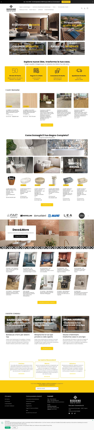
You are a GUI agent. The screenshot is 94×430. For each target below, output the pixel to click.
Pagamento (29, 406)
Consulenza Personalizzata (32, 399)
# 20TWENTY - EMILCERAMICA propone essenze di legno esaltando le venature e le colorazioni (13, 293)
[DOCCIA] (19, 173)
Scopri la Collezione (20, 236)
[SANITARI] (47, 173)
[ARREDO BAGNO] (74, 173)
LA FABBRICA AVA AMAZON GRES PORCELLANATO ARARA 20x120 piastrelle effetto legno (12, 112)
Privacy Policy (49, 425)
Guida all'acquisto (30, 401)
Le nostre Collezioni (9, 406)
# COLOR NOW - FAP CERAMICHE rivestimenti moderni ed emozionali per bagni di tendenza (63, 270)
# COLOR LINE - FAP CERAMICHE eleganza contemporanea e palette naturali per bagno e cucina (29, 270)
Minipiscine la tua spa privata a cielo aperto (43, 336)
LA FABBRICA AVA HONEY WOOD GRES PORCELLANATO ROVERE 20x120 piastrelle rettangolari (29, 112)
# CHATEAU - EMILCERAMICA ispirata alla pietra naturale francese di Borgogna (46, 292)
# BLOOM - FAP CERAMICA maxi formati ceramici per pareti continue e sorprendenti (12, 270)
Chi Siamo (7, 399)
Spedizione (28, 403)
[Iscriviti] (57, 388)
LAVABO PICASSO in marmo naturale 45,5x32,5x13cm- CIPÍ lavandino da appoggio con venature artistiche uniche (82, 192)
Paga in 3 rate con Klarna (32, 408)
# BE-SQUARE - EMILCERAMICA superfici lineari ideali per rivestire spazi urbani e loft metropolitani (29, 293)
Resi (27, 410)
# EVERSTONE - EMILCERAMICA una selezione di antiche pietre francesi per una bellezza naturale (81, 293)
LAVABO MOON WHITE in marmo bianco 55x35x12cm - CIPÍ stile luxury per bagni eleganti (25, 191)
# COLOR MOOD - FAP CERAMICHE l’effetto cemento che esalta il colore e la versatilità (47, 270)
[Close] (92, 420)
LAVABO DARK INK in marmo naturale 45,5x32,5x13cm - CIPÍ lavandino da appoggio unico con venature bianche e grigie (68, 192)
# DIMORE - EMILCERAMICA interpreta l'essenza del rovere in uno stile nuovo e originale (63, 293)
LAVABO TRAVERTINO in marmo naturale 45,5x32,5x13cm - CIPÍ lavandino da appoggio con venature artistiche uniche (39, 192)
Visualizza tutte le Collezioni (47, 302)
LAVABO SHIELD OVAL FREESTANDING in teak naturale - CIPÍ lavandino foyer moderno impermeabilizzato (11, 191)
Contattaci (7, 401)
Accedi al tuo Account (31, 412)
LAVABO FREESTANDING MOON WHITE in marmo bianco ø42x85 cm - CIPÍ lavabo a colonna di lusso (54, 191)
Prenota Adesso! (62, 1)
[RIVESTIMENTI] (67, 155)
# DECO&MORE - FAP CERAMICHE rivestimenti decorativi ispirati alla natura (79, 270)
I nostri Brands (8, 403)
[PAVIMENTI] (26, 155)
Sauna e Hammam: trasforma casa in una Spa (74, 336)
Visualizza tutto (47, 125)
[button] (25, 7)
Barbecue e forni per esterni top (18, 336)
